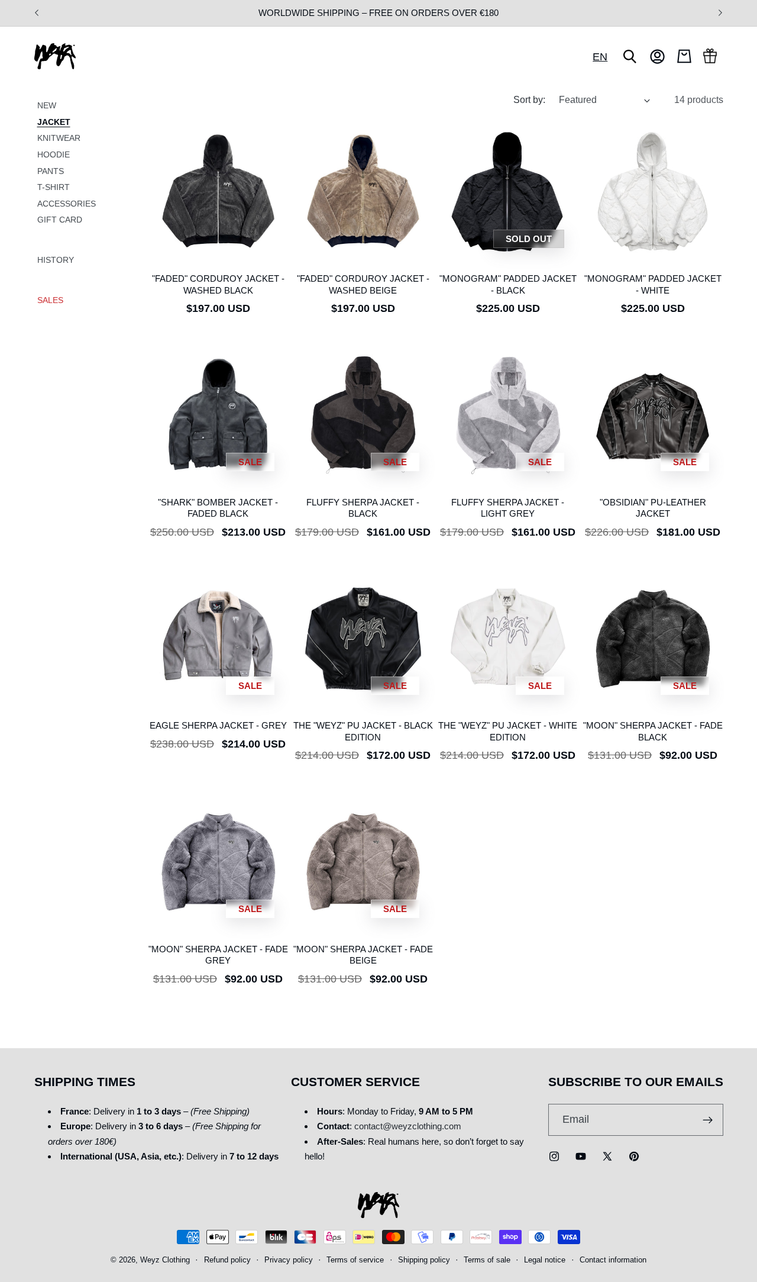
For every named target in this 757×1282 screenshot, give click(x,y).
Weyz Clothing (165, 1261)
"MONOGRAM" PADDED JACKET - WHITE (653, 284)
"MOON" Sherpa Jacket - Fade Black (653, 731)
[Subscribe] (708, 1120)
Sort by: (529, 99)
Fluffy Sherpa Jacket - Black (362, 507)
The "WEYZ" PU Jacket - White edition (507, 731)
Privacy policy (288, 1261)
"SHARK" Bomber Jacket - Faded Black (218, 507)
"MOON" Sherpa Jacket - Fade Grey (218, 954)
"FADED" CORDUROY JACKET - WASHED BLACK (218, 284)
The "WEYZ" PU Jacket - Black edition (363, 731)
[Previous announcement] (37, 13)
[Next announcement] (720, 13)
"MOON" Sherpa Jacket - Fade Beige (363, 954)
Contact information (613, 1261)
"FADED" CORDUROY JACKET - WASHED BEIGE (363, 284)
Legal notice (544, 1261)
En (600, 56)
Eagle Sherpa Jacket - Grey (218, 725)
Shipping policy (424, 1261)
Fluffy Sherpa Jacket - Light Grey (507, 507)
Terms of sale (487, 1261)
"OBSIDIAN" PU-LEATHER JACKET (653, 507)
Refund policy (227, 1261)
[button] (629, 56)
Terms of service (355, 1261)
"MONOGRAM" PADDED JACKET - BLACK (508, 284)
